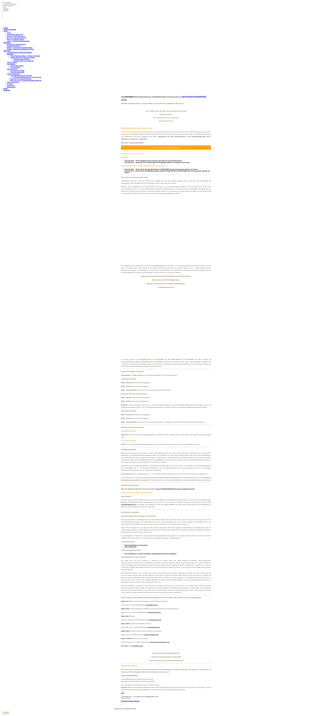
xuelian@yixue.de (152, 605)
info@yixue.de (196, 597)
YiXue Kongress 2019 (17, 71)
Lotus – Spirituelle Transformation (18, 41)
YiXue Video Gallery (17, 66)
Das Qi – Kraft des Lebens (15, 39)
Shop (4, 7)
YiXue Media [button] (11, 64)
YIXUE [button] (5, 31)
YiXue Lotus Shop (13, 82)
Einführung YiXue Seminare (16, 44)
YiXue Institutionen (13, 74)
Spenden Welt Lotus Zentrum (24, 61)
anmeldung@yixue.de (128, 504)
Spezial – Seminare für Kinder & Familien (20, 49)
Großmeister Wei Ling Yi (15, 34)
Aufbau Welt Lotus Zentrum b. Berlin (22, 57)
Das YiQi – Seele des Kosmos (16, 38)
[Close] (121, 704)
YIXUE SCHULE (12, 62)
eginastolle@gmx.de (151, 635)
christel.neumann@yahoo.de (159, 642)
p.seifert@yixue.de (153, 627)
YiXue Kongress (12, 69)
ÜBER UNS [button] (7, 51)
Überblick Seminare (13, 46)
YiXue (9, 33)
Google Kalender (134, 701)
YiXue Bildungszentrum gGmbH (21, 75)
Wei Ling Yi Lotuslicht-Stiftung (20, 79)
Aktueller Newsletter (8, 5)
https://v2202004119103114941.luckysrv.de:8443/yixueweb (175, 489)
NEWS (5, 89)
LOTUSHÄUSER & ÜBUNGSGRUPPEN (19, 52)
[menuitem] (167, 2)
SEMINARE (7, 43)
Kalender (124, 701)
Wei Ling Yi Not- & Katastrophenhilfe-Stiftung (25, 80)
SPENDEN (6, 90)
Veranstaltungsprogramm (10, 4)
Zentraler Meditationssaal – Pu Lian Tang (27, 77)
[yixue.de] (166, 22)
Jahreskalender (7, 2)
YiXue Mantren (15, 67)
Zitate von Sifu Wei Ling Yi (16, 36)
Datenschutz (11, 87)
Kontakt (9, 84)
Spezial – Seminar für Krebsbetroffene (19, 48)
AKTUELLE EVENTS (9, 29)
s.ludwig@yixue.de (154, 620)
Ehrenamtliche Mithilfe (21, 59)
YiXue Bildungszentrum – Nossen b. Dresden (25, 56)
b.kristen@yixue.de (154, 612)
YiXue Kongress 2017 (17, 72)
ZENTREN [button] (10, 54)
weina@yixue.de (137, 646)
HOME (5, 28)
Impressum (11, 85)
